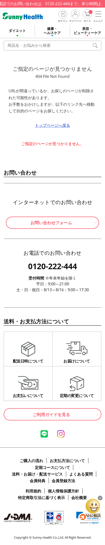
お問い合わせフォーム (51, 222)
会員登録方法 (63, 480)
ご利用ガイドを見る (51, 414)
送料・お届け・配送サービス (37, 474)
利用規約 (33, 491)
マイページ (75, 21)
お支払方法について (67, 460)
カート (87, 21)
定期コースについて (52, 467)
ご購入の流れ (31, 460)
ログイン (63, 21)
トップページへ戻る (52, 125)
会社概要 (79, 497)
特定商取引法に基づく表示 (41, 497)
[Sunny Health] (28, 16)
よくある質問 (81, 474)
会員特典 (37, 480)
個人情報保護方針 (63, 491)
